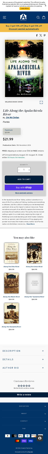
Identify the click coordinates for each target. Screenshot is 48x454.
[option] (24, 28)
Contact (24, 421)
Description (12, 351)
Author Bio (11, 368)
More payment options (24, 193)
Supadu (30, 452)
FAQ (24, 428)
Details (8, 359)
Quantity (24, 165)
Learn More (25, 8)
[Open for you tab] (40, 438)
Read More (31, 224)
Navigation (24, 406)
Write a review (24, 395)
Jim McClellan (12, 117)
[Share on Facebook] (37, 35)
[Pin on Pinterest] (44, 35)
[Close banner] (45, 6)
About (24, 413)
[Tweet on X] (40, 35)
